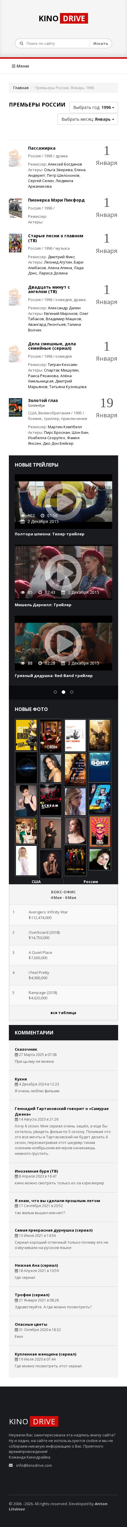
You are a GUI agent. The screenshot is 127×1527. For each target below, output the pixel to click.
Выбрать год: (92, 107)
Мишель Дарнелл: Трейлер (43, 604)
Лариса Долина (53, 273)
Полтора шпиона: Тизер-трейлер (49, 534)
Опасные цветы (31, 1324)
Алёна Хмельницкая (50, 378)
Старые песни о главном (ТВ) (55, 238)
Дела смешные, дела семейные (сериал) (52, 346)
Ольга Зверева (58, 169)
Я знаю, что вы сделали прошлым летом (57, 1200)
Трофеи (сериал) (32, 1294)
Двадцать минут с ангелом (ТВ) (49, 289)
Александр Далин (64, 307)
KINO (62, 18)
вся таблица (63, 1012)
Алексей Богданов (65, 164)
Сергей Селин (41, 180)
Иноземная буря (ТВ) (36, 1171)
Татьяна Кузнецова (68, 386)
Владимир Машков (63, 318)
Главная (21, 87)
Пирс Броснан (57, 432)
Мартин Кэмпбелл (65, 426)
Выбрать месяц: (86, 119)
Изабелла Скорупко (46, 437)
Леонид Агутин (58, 262)
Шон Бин (80, 432)
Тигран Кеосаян (62, 364)
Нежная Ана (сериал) (36, 1265)
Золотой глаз (43, 400)
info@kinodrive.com (34, 1465)
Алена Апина (60, 267)
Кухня (21, 1079)
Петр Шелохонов (63, 175)
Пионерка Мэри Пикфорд (56, 200)
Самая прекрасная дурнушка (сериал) (53, 1230)
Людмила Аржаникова (50, 183)
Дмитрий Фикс (61, 256)
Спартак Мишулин (61, 370)
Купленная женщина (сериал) (45, 1354)
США (36, 881)
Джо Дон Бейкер (58, 443)
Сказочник (26, 1049)
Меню (22, 66)
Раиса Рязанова (43, 375)
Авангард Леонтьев (47, 324)
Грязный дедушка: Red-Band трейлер (54, 675)
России (91, 881)
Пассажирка (42, 148)
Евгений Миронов (61, 313)
